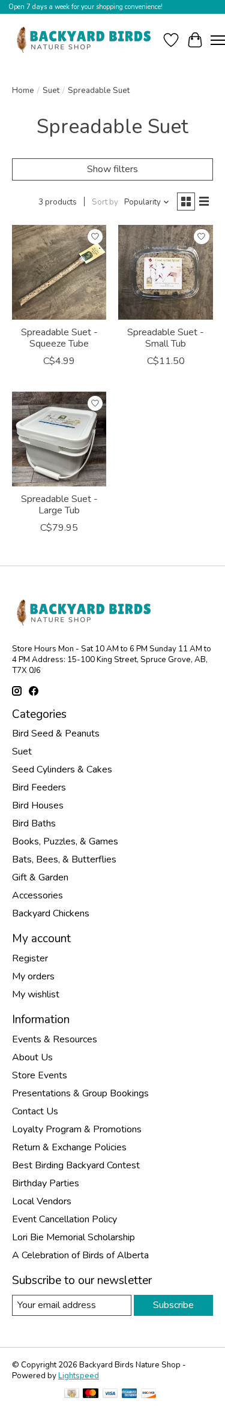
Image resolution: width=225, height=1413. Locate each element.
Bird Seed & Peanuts (56, 733)
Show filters (112, 169)
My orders (33, 976)
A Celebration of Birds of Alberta (80, 1255)
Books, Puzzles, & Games (65, 841)
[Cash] (71, 1394)
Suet (51, 90)
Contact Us (35, 1111)
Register (30, 958)
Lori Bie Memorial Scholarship (73, 1237)
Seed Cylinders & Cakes (62, 769)
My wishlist (35, 994)
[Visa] (110, 1394)
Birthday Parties (45, 1183)
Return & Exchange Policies (69, 1147)
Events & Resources (54, 1039)
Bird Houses (38, 805)
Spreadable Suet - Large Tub (59, 504)
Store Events (39, 1075)
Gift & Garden (40, 877)
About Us (32, 1057)
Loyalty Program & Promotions (77, 1129)
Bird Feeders (39, 787)
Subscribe (173, 1305)
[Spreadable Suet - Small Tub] (165, 272)
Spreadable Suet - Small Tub (165, 338)
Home (23, 90)
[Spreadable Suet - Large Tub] (59, 439)
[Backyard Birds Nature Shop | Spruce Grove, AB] (85, 39)
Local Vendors (41, 1201)
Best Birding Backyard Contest (76, 1165)
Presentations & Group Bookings (80, 1093)
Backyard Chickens (50, 913)
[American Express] (129, 1394)
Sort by (105, 202)
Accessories (37, 895)
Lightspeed (78, 1375)
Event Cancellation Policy (64, 1219)
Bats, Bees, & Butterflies (64, 859)
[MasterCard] (90, 1394)
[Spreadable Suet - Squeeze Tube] (59, 272)
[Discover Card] (149, 1394)
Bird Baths (34, 823)
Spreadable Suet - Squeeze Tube (59, 338)
